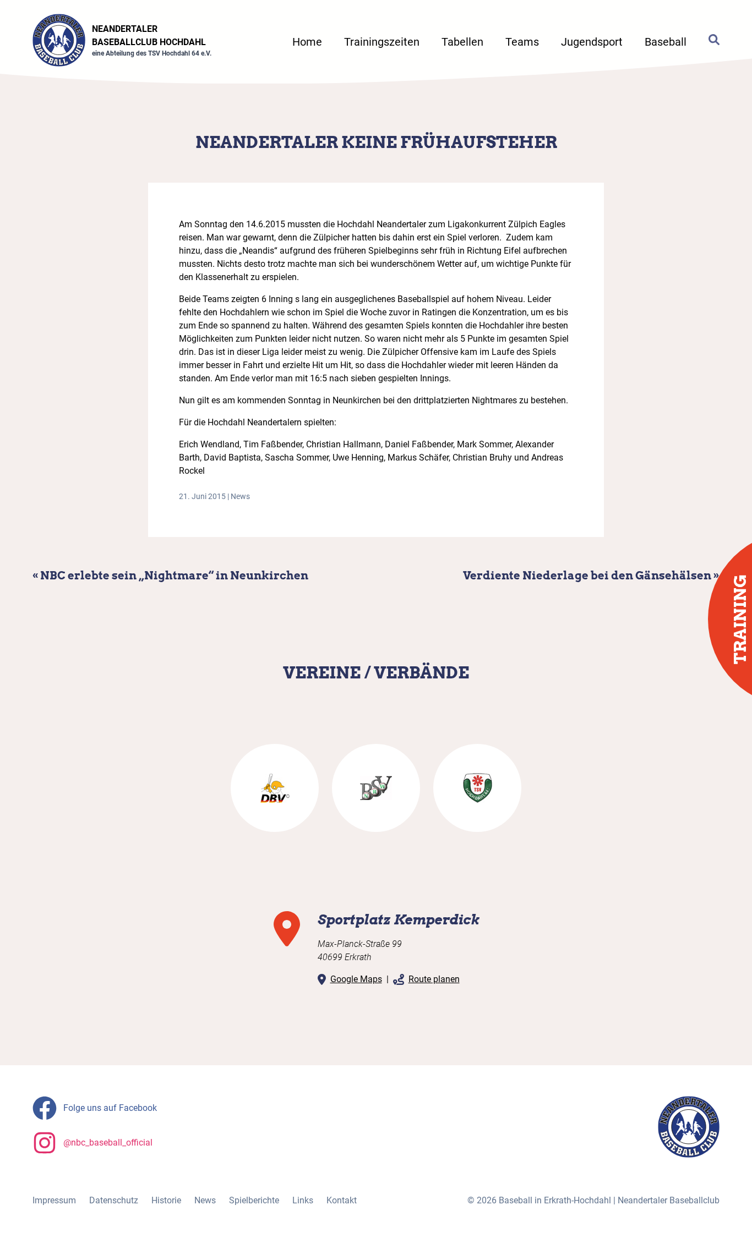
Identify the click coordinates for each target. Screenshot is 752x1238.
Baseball (665, 41)
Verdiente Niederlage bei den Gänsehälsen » (591, 575)
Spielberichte (254, 1200)
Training (740, 619)
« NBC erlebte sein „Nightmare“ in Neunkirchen (170, 575)
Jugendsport (592, 41)
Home (307, 41)
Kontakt (341, 1200)
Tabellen (462, 41)
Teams (522, 41)
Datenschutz (113, 1200)
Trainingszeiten (381, 41)
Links (302, 1200)
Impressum (54, 1200)
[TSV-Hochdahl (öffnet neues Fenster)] (477, 788)
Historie (166, 1200)
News (240, 496)
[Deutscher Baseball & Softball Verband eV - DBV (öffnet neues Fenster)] (275, 788)
